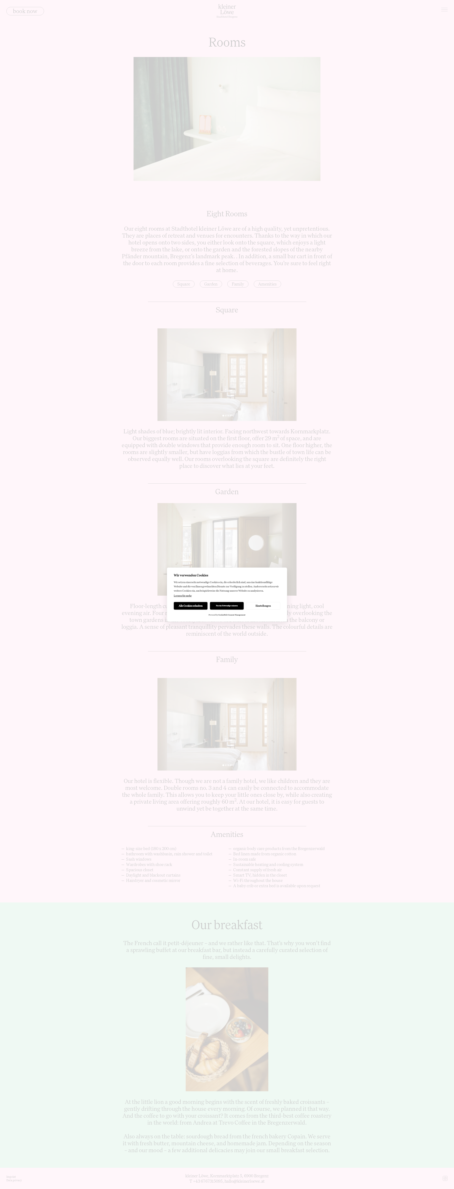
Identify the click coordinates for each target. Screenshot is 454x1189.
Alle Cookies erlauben (191, 605)
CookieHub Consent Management (231, 615)
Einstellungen (263, 605)
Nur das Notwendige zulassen (227, 606)
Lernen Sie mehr (183, 595)
